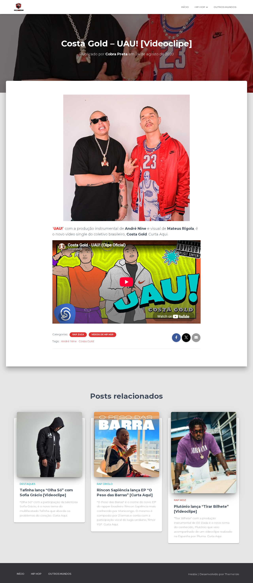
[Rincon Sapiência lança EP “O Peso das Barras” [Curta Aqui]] (126, 444)
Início (185, 7)
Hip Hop (200, 7)
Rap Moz (180, 500)
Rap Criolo (105, 483)
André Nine (69, 341)
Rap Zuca (78, 334)
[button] (207, 7)
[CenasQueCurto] (19, 7)
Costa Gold (86, 341)
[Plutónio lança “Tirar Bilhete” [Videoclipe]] (203, 452)
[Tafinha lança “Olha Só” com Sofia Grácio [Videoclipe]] (49, 444)
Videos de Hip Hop (102, 334)
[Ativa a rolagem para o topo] (245, 575)
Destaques (27, 483)
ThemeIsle (232, 574)
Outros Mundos (225, 7)
